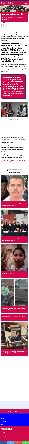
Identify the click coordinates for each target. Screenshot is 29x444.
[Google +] (18, 442)
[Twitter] (11, 442)
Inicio (1, 32)
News (4, 32)
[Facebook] (3, 442)
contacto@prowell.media (7, 436)
